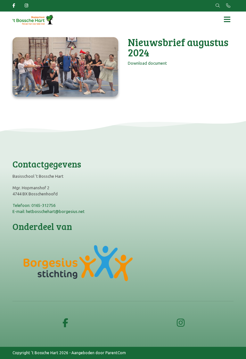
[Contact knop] (228, 6)
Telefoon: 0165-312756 (33, 205)
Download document (147, 63)
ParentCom (115, 353)
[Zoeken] (218, 6)
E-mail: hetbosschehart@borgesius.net (48, 211)
